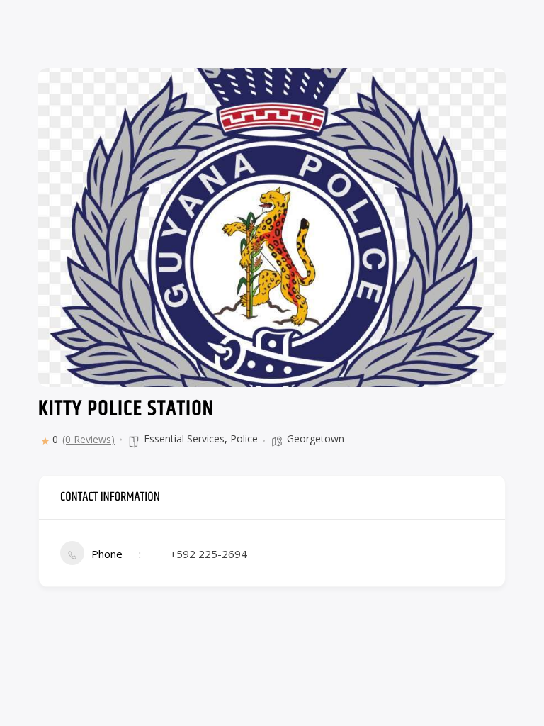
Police (244, 438)
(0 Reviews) (88, 440)
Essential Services (184, 438)
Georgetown (315, 438)
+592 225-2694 (208, 554)
